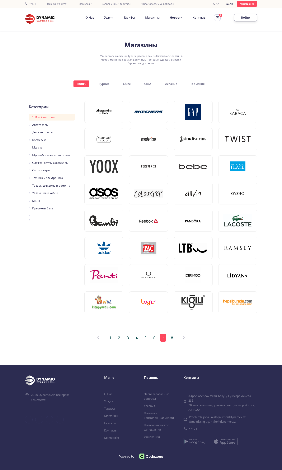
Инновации (152, 437)
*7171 (32, 3)
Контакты (199, 17)
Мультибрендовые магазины (51, 155)
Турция (104, 84)
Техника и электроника (47, 178)
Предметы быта (42, 208)
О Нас (90, 17)
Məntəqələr (85, 3)
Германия (198, 84)
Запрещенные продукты (116, 3)
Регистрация (246, 3)
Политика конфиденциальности (159, 415)
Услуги (109, 17)
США (147, 84)
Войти (229, 3)
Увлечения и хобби (45, 193)
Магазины (152, 17)
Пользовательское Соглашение (156, 427)
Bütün (81, 84)
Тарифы (129, 17)
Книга (36, 201)
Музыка (37, 147)
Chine (127, 84)
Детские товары (42, 132)
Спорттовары (41, 170)
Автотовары (40, 125)
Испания (171, 84)
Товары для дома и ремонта (51, 185)
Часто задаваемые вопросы (157, 3)
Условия (149, 406)
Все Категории (45, 117)
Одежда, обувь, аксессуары (50, 163)
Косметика (39, 140)
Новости (176, 17)
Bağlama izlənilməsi (57, 3)
